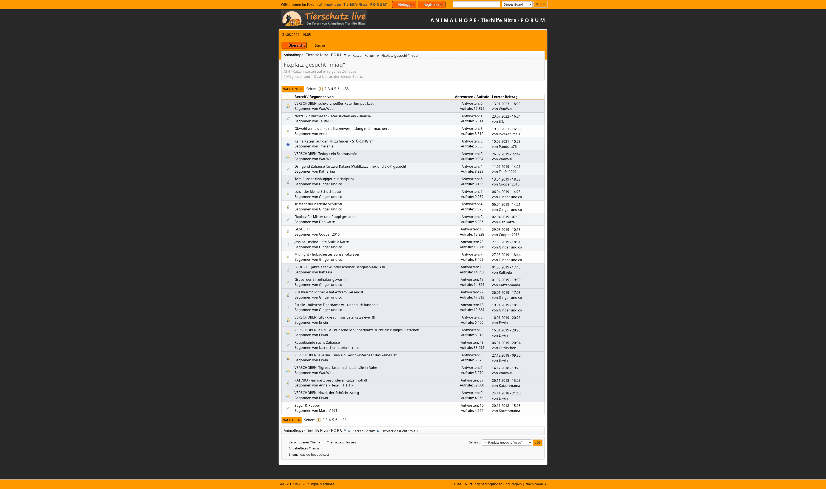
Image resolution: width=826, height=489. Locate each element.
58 (347, 88)
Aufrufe (482, 96)
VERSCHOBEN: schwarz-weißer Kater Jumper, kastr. (334, 103)
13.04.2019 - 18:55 (506, 179)
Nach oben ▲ (536, 484)
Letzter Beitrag (505, 96)
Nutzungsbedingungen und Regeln (493, 484)
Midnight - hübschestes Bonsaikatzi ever (327, 254)
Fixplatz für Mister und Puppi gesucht (324, 216)
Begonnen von (322, 96)
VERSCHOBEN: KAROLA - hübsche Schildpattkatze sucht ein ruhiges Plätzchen (356, 330)
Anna (323, 133)
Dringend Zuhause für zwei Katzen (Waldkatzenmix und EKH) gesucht (350, 166)
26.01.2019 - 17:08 (506, 292)
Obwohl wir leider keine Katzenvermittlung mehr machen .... (342, 128)
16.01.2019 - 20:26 (506, 317)
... (343, 88)
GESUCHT (302, 229)
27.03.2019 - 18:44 (506, 254)
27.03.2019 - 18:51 (506, 242)
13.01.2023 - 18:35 (506, 103)
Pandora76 (508, 146)
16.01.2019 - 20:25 (506, 330)
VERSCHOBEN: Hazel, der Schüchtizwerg (326, 392)
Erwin (323, 322)
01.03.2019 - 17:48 (506, 267)
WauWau (326, 108)
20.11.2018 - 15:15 (506, 405)
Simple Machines (321, 484)
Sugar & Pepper (307, 405)
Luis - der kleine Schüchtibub (317, 191)
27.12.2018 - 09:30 (506, 355)
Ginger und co (330, 184)
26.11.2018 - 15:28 (506, 380)
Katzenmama (509, 285)
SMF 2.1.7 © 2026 (292, 484)
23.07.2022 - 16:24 (506, 116)
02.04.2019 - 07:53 (506, 217)
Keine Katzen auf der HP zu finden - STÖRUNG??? (333, 141)
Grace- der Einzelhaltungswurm (320, 279)
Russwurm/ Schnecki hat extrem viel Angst (328, 292)
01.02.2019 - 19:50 (506, 279)
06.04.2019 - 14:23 (506, 191)
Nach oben (292, 420)
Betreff (300, 96)
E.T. (501, 121)
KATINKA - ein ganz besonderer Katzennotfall (330, 380)
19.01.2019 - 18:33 (506, 305)
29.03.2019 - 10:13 (506, 229)
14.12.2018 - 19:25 (506, 368)
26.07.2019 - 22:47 (506, 154)
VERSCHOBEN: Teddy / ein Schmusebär (325, 153)
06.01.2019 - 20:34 (506, 342)
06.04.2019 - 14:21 (506, 204)
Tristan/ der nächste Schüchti (318, 204)
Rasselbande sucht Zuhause (317, 342)
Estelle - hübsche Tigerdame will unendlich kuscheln (336, 304)
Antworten (464, 96)
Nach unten (293, 89)
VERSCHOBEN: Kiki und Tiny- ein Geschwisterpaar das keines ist (345, 355)
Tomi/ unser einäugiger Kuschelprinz (324, 178)
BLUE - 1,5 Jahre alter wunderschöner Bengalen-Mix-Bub (339, 267)
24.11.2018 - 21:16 (506, 393)
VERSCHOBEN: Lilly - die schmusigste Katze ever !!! (334, 317)
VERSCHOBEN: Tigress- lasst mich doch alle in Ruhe (335, 367)
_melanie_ (327, 146)
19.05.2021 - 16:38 (506, 129)
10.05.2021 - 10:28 (506, 141)
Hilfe (457, 484)
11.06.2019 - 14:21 (506, 166)
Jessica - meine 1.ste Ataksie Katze (321, 241)
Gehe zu (474, 442)
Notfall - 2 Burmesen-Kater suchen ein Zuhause (332, 116)
